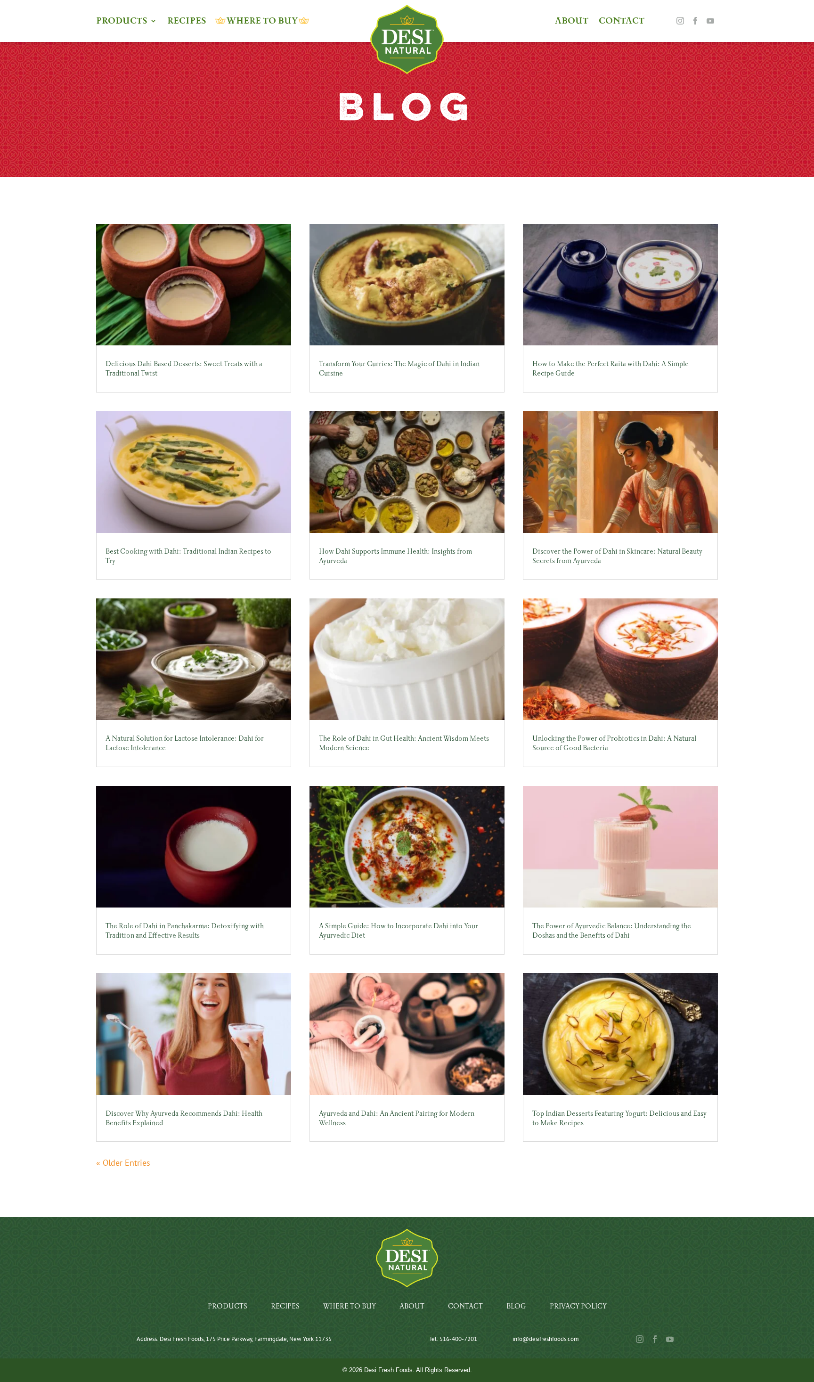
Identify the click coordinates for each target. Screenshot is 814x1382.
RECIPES (186, 21)
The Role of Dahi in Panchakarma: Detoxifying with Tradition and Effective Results (185, 930)
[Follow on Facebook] (695, 20)
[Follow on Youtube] (710, 20)
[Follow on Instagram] (680, 20)
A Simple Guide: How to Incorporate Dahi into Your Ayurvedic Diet (398, 930)
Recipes (285, 1306)
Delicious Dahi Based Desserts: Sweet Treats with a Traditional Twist (184, 368)
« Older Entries (123, 1162)
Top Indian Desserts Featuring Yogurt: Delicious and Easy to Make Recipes (619, 1118)
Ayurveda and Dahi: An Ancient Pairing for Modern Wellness (396, 1118)
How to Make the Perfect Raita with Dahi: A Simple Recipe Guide (610, 368)
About (411, 1306)
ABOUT (571, 21)
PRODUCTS (121, 21)
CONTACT (621, 21)
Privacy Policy (578, 1306)
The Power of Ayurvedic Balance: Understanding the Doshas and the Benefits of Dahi (611, 930)
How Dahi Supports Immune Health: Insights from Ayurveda (395, 556)
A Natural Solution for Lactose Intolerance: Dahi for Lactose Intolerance (185, 743)
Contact (465, 1306)
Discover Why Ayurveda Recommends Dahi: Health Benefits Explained (184, 1118)
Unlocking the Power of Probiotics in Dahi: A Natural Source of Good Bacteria (614, 743)
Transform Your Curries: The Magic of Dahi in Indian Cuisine (399, 368)
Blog (516, 1306)
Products (227, 1306)
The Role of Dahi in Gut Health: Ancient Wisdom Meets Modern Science (404, 743)
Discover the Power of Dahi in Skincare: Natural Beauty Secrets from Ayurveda (617, 556)
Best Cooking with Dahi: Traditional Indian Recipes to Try (188, 556)
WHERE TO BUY (262, 21)
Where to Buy (349, 1306)
